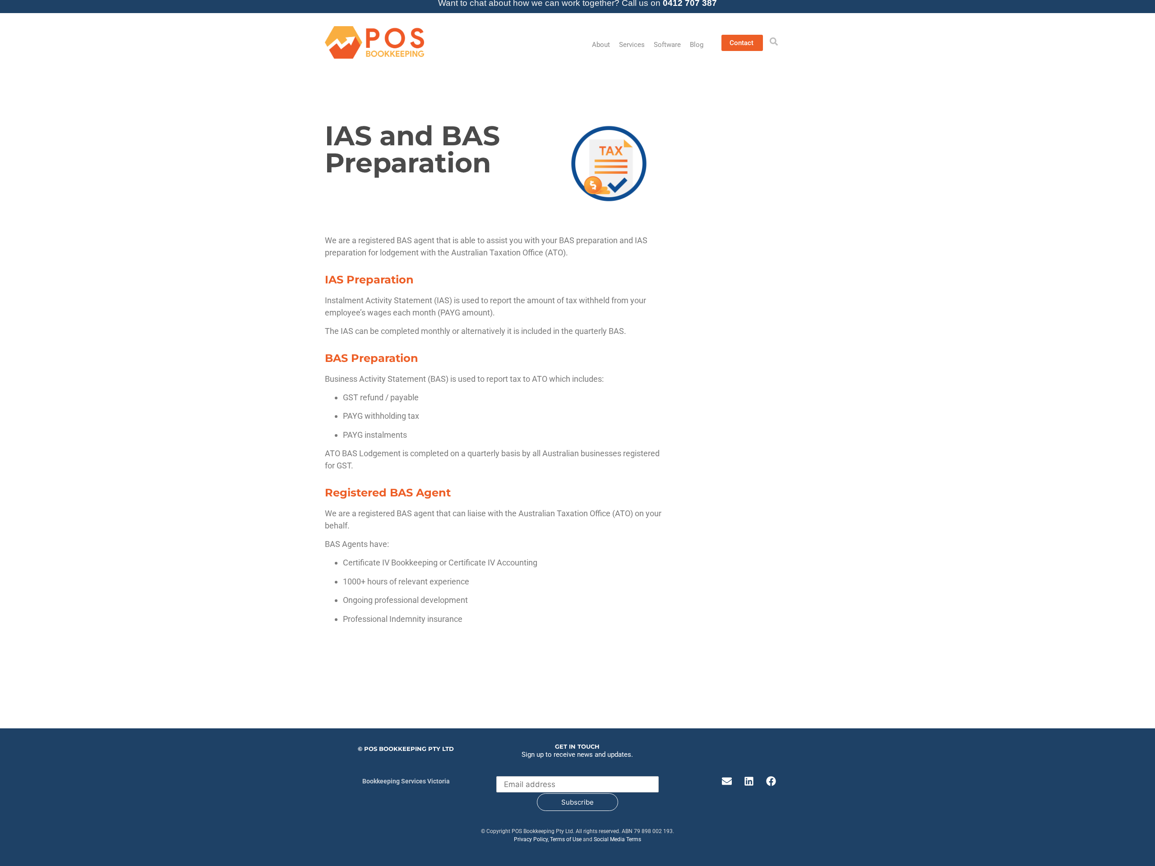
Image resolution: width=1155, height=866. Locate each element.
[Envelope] (727, 781)
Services (632, 45)
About (601, 45)
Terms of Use (566, 839)
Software (667, 45)
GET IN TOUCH (577, 746)
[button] (774, 41)
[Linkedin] (749, 781)
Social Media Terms (617, 839)
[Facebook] (771, 781)
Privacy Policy (531, 839)
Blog (696, 45)
